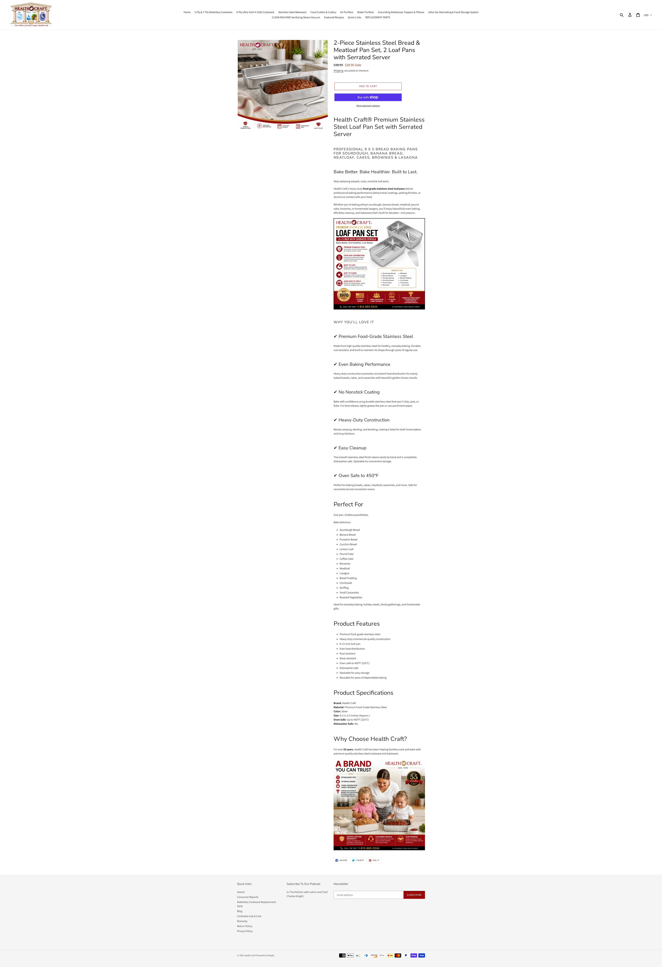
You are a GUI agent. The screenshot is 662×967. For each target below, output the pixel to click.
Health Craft (249, 955)
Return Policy (244, 926)
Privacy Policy (245, 931)
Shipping (338, 70)
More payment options (368, 105)
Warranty (242, 921)
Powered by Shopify (265, 955)
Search (241, 892)
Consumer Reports (247, 897)
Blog (239, 911)
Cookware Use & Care (249, 916)
